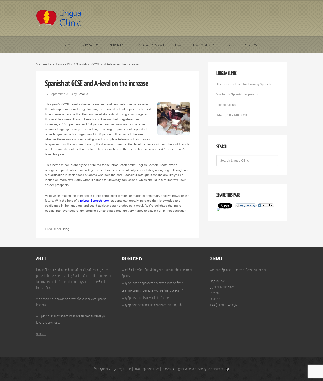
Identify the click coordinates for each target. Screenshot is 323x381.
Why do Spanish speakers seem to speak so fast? (152, 283)
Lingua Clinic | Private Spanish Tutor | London (161, 18)
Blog (66, 229)
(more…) (41, 333)
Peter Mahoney (216, 369)
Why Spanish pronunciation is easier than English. (152, 305)
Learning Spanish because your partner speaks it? (152, 290)
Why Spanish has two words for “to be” (146, 298)
